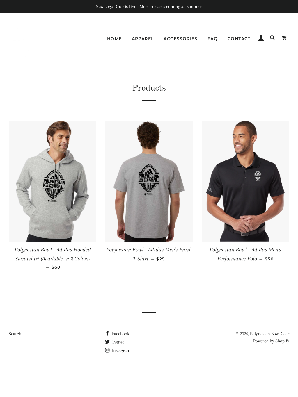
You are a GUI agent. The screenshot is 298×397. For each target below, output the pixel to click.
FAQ (212, 38)
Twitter (117, 342)
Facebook (120, 333)
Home (114, 38)
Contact (239, 38)
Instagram (120, 350)
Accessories (180, 38)
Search (15, 333)
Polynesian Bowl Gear (269, 333)
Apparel (143, 38)
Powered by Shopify (271, 341)
